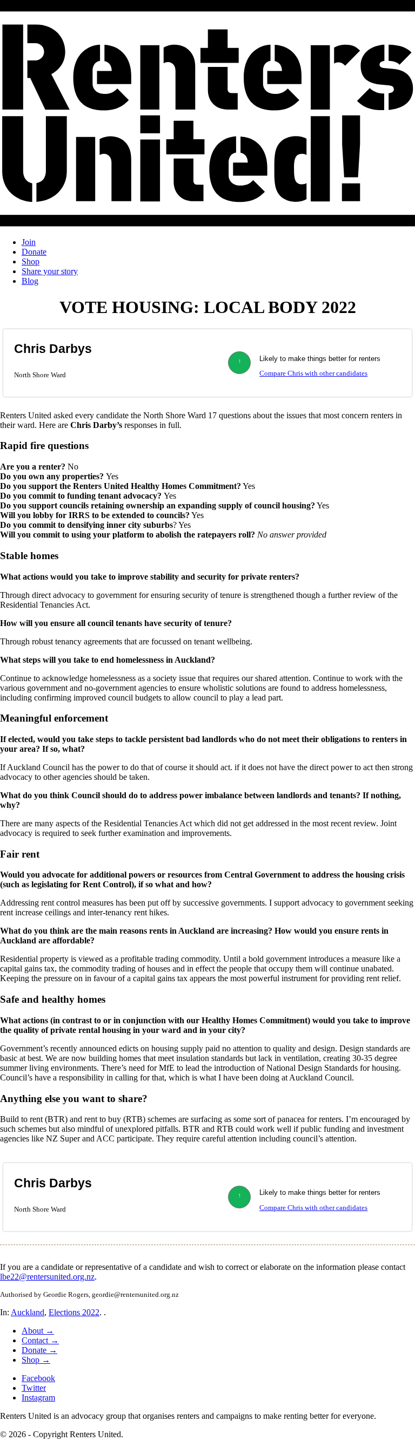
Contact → (40, 1340)
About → (38, 1330)
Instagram (38, 1397)
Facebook (38, 1378)
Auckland (27, 1312)
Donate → (39, 1350)
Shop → (36, 1359)
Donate (34, 251)
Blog (30, 280)
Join (29, 242)
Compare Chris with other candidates (313, 373)
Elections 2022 (74, 1312)
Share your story (50, 271)
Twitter (34, 1387)
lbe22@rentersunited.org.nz (47, 1276)
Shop (30, 261)
